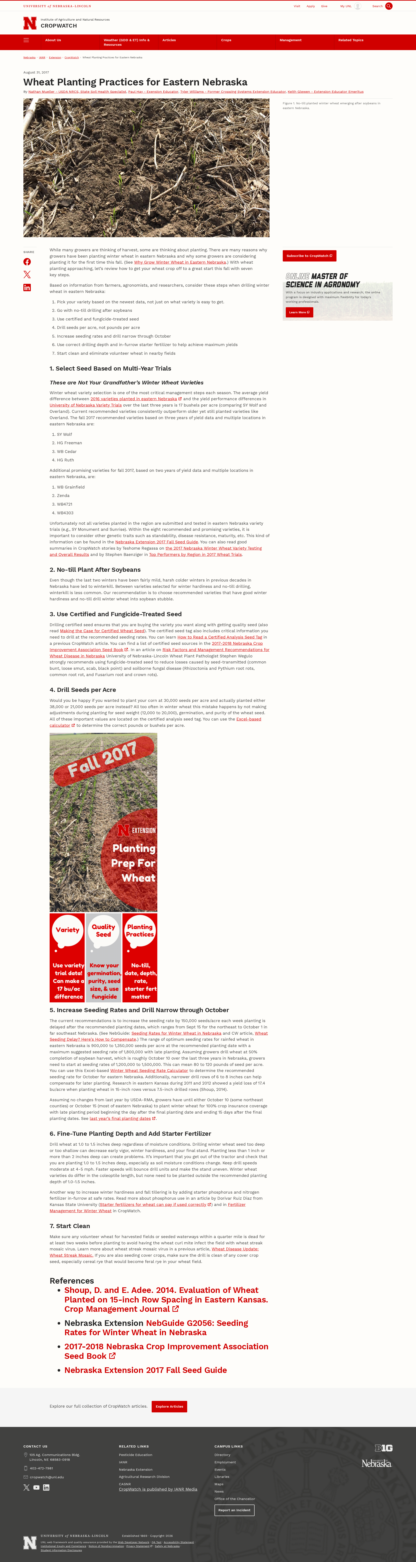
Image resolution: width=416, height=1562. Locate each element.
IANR (42, 57)
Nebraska (29, 57)
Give (324, 6)
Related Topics (351, 40)
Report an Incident (234, 1510)
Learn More (297, 312)
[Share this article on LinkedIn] (27, 287)
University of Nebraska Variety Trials (86, 405)
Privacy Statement (138, 1546)
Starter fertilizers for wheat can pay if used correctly (153, 1204)
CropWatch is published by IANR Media (158, 1489)
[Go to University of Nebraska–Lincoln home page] (30, 23)
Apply (311, 6)
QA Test (156, 1542)
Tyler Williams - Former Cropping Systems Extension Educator (233, 92)
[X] (26, 1487)
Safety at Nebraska (167, 1546)
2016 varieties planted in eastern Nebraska (134, 398)
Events (220, 1469)
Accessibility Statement (179, 1542)
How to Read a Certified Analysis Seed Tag (219, 637)
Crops (226, 40)
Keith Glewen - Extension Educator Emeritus (326, 92)
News (219, 1491)
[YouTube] (36, 1487)
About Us (53, 40)
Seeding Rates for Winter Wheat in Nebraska (176, 1033)
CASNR (125, 1484)
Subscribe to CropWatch (307, 256)
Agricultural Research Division (144, 1477)
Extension (55, 57)
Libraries (221, 1477)
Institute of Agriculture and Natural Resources (75, 19)
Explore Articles (169, 1406)
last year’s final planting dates (120, 1118)
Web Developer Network (133, 1542)
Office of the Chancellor (234, 1499)
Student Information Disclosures (61, 1550)
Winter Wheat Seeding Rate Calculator (149, 1070)
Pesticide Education (135, 1455)
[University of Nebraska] (377, 1463)
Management (291, 40)
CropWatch (59, 25)
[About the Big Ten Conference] (384, 1448)
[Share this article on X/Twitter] (27, 274)
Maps (218, 1484)
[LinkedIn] (46, 1487)
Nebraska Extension (136, 1469)
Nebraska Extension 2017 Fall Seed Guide (156, 541)
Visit (297, 6)
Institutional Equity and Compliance (63, 1546)
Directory (222, 1455)
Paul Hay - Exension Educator (153, 92)
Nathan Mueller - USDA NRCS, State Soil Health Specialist (77, 92)
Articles (169, 40)
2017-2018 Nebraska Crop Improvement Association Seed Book (166, 1351)
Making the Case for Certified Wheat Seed (102, 630)
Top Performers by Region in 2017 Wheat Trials (195, 554)
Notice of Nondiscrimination (106, 1546)
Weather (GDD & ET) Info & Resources (127, 42)
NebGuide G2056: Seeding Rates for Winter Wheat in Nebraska (156, 1327)
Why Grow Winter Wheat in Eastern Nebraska (180, 262)
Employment (225, 1462)
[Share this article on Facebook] (27, 261)
